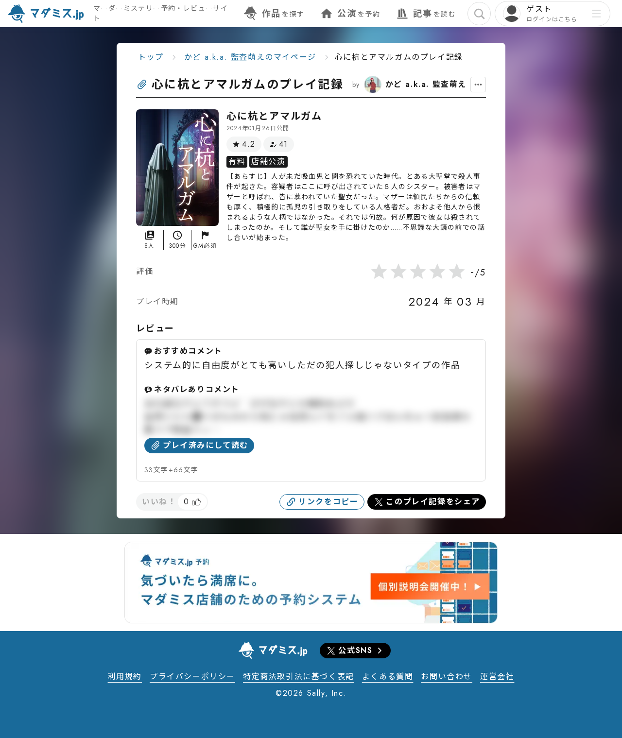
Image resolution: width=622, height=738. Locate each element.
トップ (151, 57)
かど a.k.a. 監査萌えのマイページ (250, 57)
